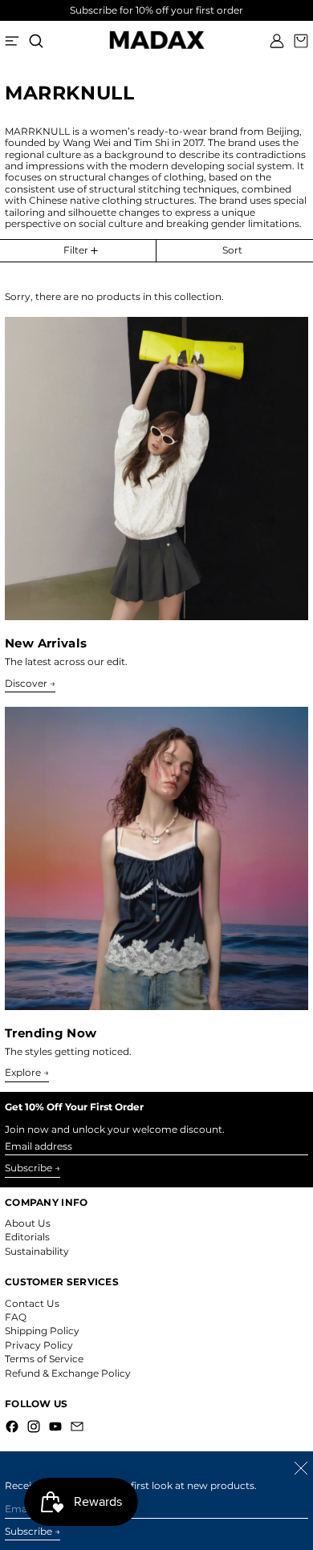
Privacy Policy (39, 1345)
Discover (26, 683)
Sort (232, 250)
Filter (75, 250)
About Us (28, 1223)
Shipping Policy (42, 1331)
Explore (23, 1072)
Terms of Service (44, 1359)
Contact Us (32, 1303)
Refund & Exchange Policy (68, 1373)
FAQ (15, 1317)
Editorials (27, 1237)
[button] (36, 41)
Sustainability (37, 1251)
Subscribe (28, 1168)
